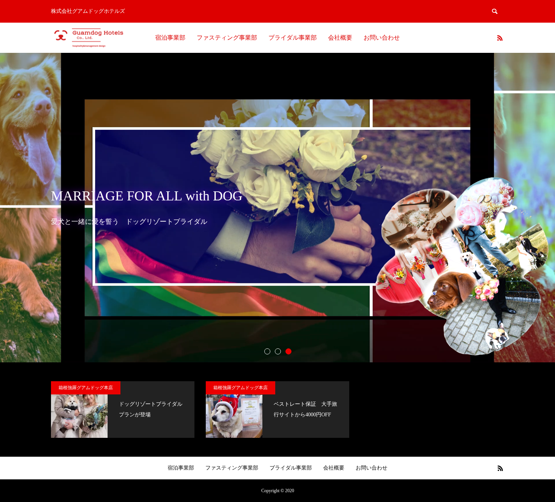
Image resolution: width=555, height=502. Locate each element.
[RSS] (500, 38)
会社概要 (340, 37)
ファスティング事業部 (227, 37)
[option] (277, 207)
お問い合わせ (382, 37)
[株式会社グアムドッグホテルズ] (88, 38)
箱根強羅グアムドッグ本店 (86, 387)
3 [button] (288, 351)
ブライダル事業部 (292, 37)
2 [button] (277, 351)
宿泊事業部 (170, 37)
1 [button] (267, 351)
